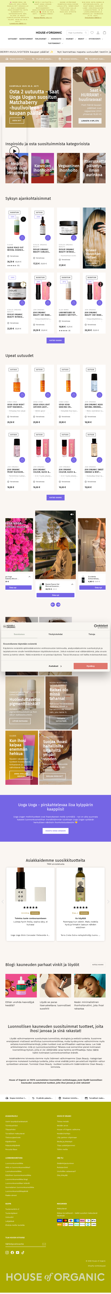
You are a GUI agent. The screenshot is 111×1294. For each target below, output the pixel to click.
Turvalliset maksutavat (15, 1134)
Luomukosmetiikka (13, 1171)
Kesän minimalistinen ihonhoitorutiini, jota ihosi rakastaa (89, 1005)
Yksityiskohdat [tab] (55, 634)
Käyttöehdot (10, 1142)
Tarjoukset (41, 39)
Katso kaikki (55, 340)
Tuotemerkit (54, 43)
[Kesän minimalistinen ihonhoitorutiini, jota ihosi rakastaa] (90, 985)
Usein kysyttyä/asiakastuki (16, 1121)
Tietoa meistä (62, 1121)
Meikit (81, 39)
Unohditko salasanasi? (66, 1171)
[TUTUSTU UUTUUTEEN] (61, 703)
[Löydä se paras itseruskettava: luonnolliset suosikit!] (55, 985)
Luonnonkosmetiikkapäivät (16, 1191)
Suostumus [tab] (19, 634)
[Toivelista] (92, 32)
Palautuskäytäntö (12, 1145)
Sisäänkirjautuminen (65, 1163)
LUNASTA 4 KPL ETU (90, 121)
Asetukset (53, 666)
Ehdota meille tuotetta (15, 1225)
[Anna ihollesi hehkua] (21, 758)
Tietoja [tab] (92, 634)
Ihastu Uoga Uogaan (55, 831)
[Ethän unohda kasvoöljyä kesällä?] (21, 985)
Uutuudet (12, 39)
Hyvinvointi (95, 39)
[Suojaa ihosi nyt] (55, 758)
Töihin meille (62, 1149)
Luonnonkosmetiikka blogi (16, 1179)
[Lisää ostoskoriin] (22, 238)
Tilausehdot (10, 1129)
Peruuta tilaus (11, 1149)
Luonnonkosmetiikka (14, 1163)
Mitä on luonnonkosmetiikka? (17, 1167)
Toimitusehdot (11, 1126)
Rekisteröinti (62, 1167)
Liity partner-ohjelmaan (67, 1137)
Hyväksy (91, 666)
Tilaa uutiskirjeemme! (66, 1145)
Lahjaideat (9, 1221)
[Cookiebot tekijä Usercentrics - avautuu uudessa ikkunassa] (96, 626)
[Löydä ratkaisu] (24, 703)
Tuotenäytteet (11, 1213)
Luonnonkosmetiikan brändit (17, 1183)
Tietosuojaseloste (13, 1137)
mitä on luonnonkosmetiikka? (42, 1047)
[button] (3, 902)
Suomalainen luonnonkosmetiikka (19, 1187)
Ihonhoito (56, 39)
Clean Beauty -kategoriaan (89, 1058)
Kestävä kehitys (63, 1134)
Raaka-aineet (11, 1195)
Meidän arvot (62, 1126)
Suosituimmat (26, 39)
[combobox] (77, 32)
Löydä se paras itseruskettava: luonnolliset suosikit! (55, 1005)
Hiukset (70, 39)
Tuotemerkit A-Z (12, 1209)
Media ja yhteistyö (64, 1142)
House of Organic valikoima (68, 1129)
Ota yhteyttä (62, 1175)
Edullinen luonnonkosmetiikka (18, 1175)
